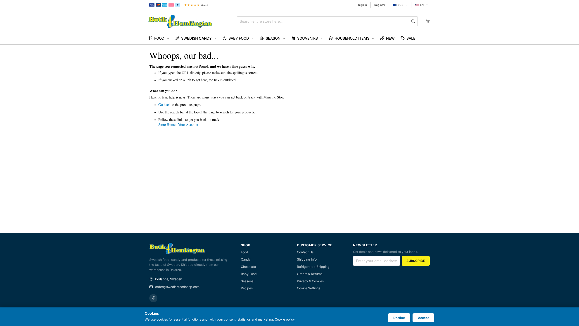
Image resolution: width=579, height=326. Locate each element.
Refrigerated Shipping (313, 266)
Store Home (167, 124)
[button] (400, 5)
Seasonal (247, 281)
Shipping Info (307, 259)
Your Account (188, 124)
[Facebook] (153, 298)
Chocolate (248, 266)
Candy (246, 259)
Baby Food (249, 274)
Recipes (247, 288)
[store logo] (180, 21)
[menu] (289, 38)
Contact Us (305, 252)
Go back (164, 104)
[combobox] (327, 21)
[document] (289, 316)
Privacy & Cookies (310, 281)
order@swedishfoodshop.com (177, 287)
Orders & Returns (309, 274)
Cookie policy (285, 319)
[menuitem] (159, 38)
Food (244, 252)
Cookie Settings (308, 288)
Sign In (362, 5)
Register (379, 5)
